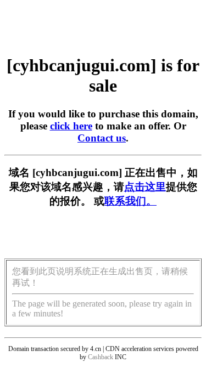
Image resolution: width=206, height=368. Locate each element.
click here (71, 126)
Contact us (101, 138)
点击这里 (145, 187)
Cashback (100, 357)
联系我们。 (130, 201)
